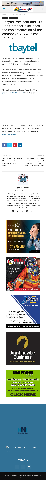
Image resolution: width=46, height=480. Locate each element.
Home (4, 14)
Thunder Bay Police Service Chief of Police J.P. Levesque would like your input (12, 162)
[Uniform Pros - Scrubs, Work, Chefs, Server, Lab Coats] (23, 383)
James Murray (8, 38)
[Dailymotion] (14, 211)
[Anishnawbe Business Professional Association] (23, 348)
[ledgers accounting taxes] (23, 311)
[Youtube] (32, 211)
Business (11, 14)
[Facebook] (4, 145)
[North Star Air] (23, 3)
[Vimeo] (28, 211)
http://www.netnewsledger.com (23, 191)
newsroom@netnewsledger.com (27, 452)
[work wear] (23, 274)
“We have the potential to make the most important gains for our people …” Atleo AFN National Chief (34, 162)
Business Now (20, 14)
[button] (3, 9)
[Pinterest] (15, 145)
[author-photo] (23, 184)
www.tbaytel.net (9, 134)
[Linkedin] (20, 145)
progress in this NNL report (13, 93)
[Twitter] (9, 145)
